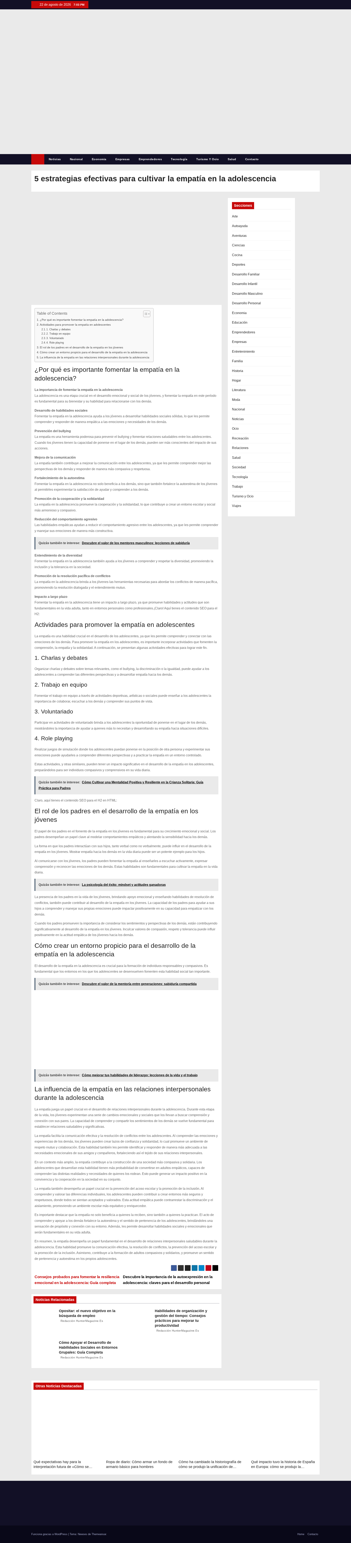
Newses (82, 1534)
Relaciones (240, 448)
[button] (318, 159)
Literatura (239, 390)
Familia (237, 361)
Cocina (237, 255)
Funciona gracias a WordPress (49, 1534)
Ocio (235, 428)
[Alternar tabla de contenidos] (144, 313)
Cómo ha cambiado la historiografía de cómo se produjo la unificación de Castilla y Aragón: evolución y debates (210, 1467)
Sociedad (239, 467)
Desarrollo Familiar (246, 274)
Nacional (76, 159)
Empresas (122, 159)
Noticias (55, 159)
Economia (99, 159)
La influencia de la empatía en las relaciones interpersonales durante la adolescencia (94, 357)
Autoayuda (240, 226)
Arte (235, 216)
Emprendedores (150, 159)
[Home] (37, 159)
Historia (237, 371)
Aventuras (239, 235)
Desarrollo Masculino (247, 293)
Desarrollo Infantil (244, 284)
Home (300, 1534)
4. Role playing (55, 342)
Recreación (240, 438)
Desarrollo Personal (246, 303)
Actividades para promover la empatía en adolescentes (75, 324)
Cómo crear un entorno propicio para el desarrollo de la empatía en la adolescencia (93, 352)
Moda (236, 399)
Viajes (236, 506)
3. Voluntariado (55, 338)
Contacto (252, 159)
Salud (232, 159)
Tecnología (179, 159)
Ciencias (238, 245)
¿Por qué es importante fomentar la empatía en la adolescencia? (82, 319)
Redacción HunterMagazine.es (81, 1320)
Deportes (238, 264)
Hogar (236, 380)
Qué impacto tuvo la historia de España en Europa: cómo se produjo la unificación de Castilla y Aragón (283, 1467)
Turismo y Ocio (207, 159)
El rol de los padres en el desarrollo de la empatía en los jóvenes (81, 347)
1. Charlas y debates (58, 329)
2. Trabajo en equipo (58, 333)
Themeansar (99, 1534)
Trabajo (237, 486)
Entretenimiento (243, 351)
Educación (239, 322)
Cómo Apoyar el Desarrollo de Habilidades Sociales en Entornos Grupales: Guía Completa (88, 1347)
